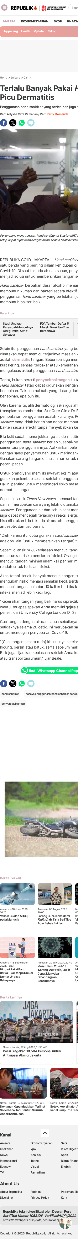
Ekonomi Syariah (34, 21)
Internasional (8, 1160)
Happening (10, 31)
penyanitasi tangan (53, 380)
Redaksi (36, 1191)
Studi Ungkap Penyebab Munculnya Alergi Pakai (18, 329)
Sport (64, 1155)
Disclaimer (7, 1197)
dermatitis (21, 359)
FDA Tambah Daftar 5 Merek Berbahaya (55, 327)
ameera (9, 21)
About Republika (11, 1191)
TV (2, 1172)
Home (3, 77)
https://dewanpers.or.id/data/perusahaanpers (33, 1220)
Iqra (33, 1149)
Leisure (15, 77)
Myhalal (39, 31)
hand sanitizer (10, 693)
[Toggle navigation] (4, 7)
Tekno (52, 31)
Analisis (36, 1155)
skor (58, 21)
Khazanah (6, 1149)
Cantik (27, 77)
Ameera (5, 1143)
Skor (64, 1143)
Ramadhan (38, 1172)
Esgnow (5, 1166)
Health (25, 31)
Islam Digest (69, 1149)
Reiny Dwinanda (57, 114)
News (4, 1155)
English (66, 1166)
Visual (35, 1166)
